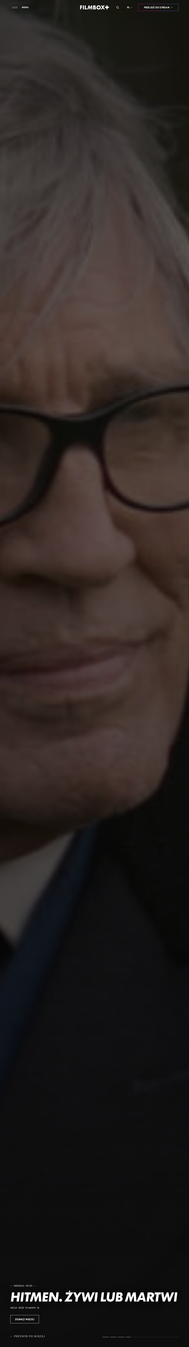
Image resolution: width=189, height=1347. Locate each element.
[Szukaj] (118, 7)
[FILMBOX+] (94, 7)
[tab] (105, 1337)
